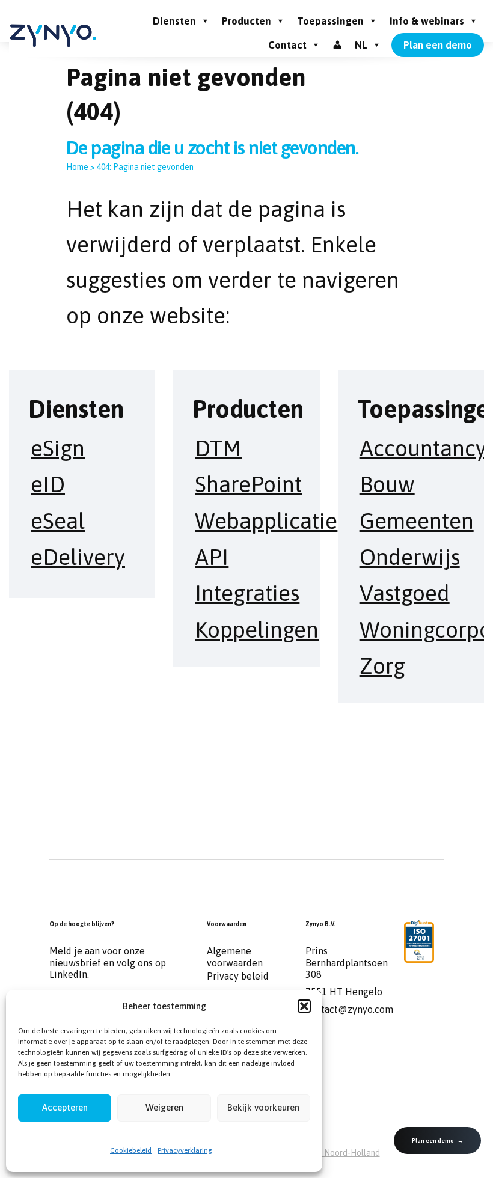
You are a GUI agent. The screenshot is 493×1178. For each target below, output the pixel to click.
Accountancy (423, 448)
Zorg (382, 666)
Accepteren (65, 1107)
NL (361, 45)
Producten (246, 21)
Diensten (174, 21)
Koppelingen (257, 629)
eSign (58, 448)
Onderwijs (410, 557)
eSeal (58, 521)
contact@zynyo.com (349, 1009)
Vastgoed (405, 593)
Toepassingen (330, 21)
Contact (287, 45)
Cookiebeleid (131, 1150)
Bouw (387, 484)
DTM (218, 448)
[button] (304, 1006)
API (211, 557)
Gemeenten (417, 521)
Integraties (247, 593)
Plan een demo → (437, 1140)
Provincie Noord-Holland (334, 1153)
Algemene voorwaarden (235, 955)
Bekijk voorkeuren (263, 1107)
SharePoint (248, 484)
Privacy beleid (238, 976)
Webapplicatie (266, 521)
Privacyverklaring (185, 1150)
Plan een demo (437, 45)
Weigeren (164, 1107)
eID (48, 484)
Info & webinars (427, 21)
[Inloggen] (337, 45)
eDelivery (78, 557)
